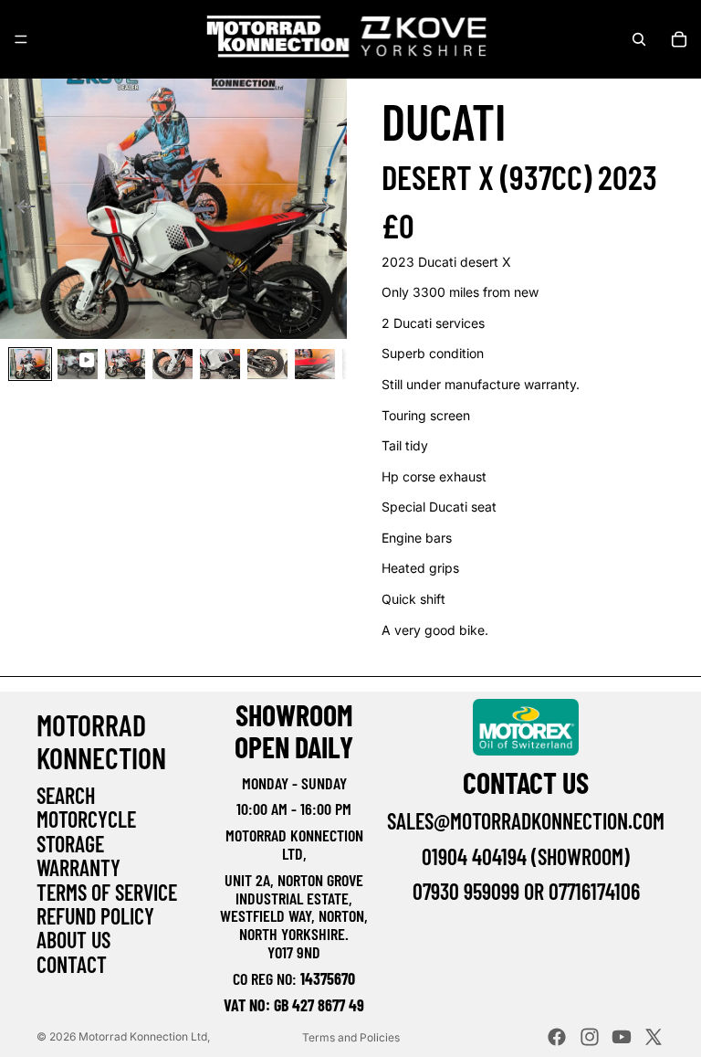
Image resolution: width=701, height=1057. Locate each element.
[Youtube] (622, 1037)
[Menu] (21, 39)
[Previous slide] (20, 209)
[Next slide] (326, 209)
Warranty (78, 867)
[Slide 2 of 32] (78, 364)
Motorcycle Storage (86, 831)
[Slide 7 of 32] (315, 364)
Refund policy (95, 916)
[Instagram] (590, 1037)
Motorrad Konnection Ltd (142, 1036)
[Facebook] (557, 1037)
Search (66, 795)
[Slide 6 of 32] (267, 364)
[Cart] (679, 39)
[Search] (639, 39)
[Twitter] (653, 1037)
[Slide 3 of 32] (125, 364)
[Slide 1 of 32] (30, 364)
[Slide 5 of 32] (220, 364)
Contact (72, 964)
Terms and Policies (351, 1037)
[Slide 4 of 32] (172, 364)
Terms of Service (107, 892)
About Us (73, 939)
